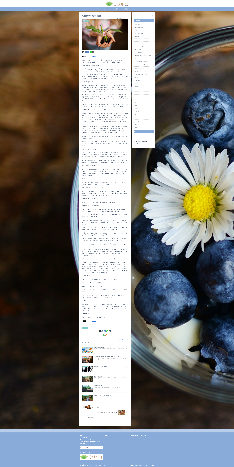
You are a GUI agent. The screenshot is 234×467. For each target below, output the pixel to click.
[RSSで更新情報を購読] (106, 335)
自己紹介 (86, 465)
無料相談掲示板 (98, 465)
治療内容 (91, 465)
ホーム (81, 465)
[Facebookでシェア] (86, 52)
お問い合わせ (105, 465)
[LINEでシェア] (91, 52)
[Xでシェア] (83, 52)
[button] (93, 52)
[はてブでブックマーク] (88, 52)
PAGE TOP (117, 431)
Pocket (94, 56)
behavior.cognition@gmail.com (141, 137)
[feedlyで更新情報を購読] (104, 335)
